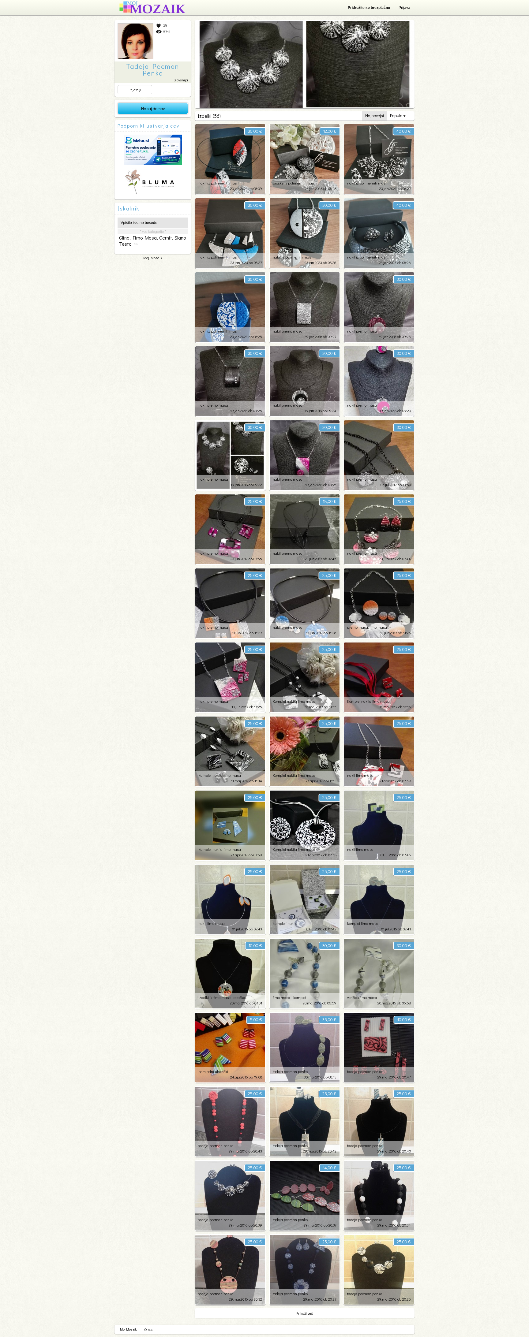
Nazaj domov (153, 108)
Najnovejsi (374, 115)
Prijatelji (135, 89)
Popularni (398, 115)
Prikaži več (304, 1313)
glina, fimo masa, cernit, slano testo (152, 241)
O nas (148, 1329)
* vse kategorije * (153, 231)
